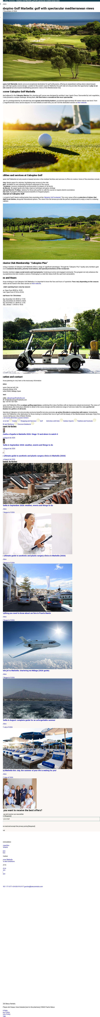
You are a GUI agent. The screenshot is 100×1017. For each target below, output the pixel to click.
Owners (26, 418)
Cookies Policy (5, 1014)
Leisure (20, 418)
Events (8, 418)
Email (5, 816)
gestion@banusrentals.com (33, 886)
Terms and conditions (7, 861)
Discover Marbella (6, 860)
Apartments (4, 847)
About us (3, 868)
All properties (4, 845)
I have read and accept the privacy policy (17, 826)
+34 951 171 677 (6, 886)
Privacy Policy (5, 1012)
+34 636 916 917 (18, 886)
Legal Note (4, 1010)
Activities (14, 418)
